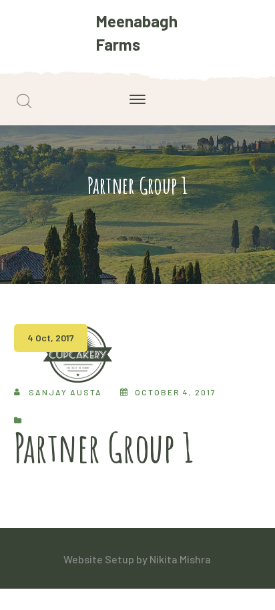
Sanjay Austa (65, 392)
